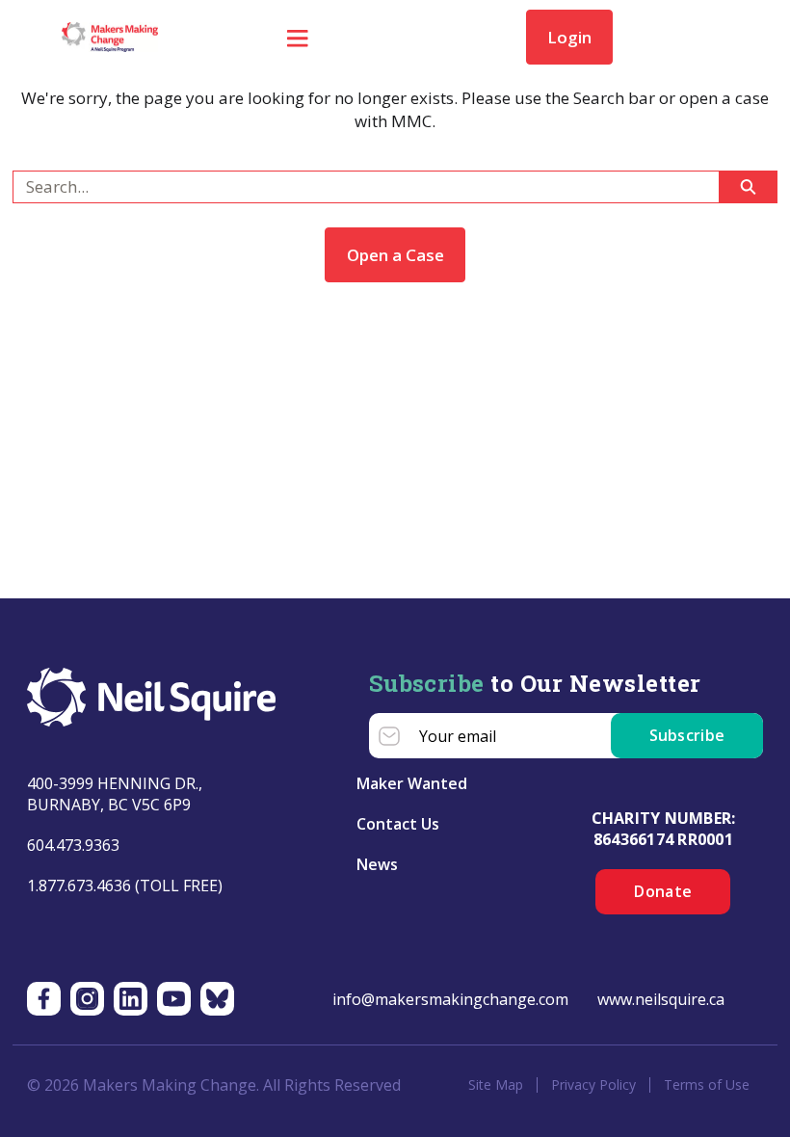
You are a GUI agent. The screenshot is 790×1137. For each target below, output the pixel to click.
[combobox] (357, 187)
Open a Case (395, 255)
